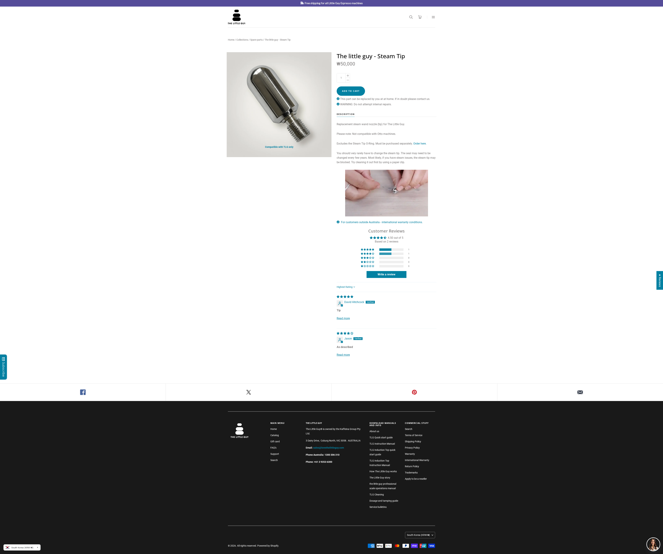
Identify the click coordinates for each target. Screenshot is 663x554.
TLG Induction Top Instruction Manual (379, 463)
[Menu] (431, 17)
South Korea (418, 535)
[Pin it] (414, 392)
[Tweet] (249, 392)
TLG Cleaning (376, 494)
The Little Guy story (379, 477)
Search (274, 460)
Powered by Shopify (267, 545)
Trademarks (411, 472)
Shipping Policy (413, 441)
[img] (345, 296)
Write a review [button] (386, 274)
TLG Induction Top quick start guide (382, 452)
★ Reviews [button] (659, 280)
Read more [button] (343, 318)
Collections (242, 39)
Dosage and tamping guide (383, 500)
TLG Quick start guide (381, 437)
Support (274, 454)
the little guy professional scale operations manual (382, 486)
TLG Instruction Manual (382, 443)
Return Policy (412, 466)
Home (231, 39)
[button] (368, 249)
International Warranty (417, 460)
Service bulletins (378, 507)
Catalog (274, 435)
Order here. (419, 143)
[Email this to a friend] (580, 392)
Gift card (275, 441)
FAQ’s (273, 447)
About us (374, 431)
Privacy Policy (412, 447)
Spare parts (256, 39)
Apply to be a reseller (416, 478)
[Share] (83, 392)
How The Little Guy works (383, 471)
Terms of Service (413, 435)
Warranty (410, 454)
